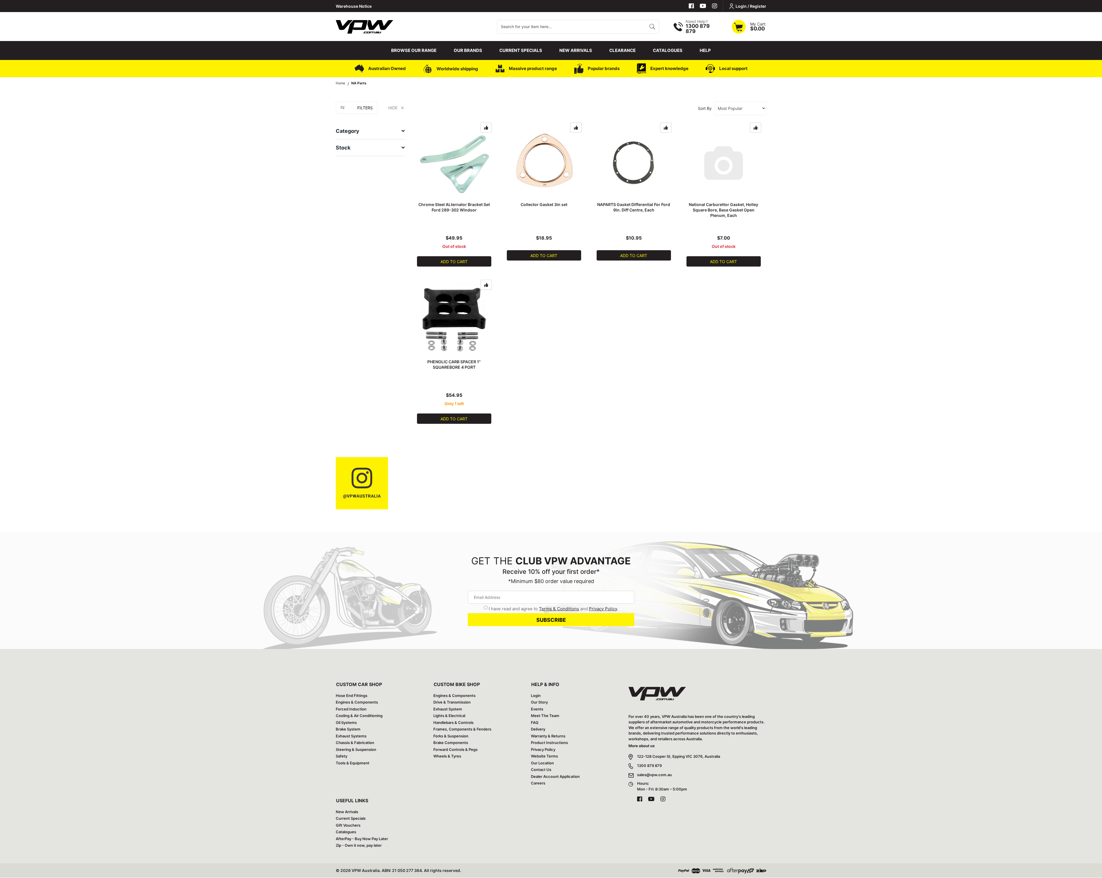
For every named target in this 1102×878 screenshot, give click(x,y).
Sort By (705, 108)
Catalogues (667, 50)
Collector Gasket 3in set (544, 204)
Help (705, 50)
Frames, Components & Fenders (462, 729)
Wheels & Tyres (447, 756)
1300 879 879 (649, 765)
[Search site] (652, 26)
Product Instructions (549, 742)
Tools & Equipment (352, 763)
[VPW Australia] (364, 26)
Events (537, 709)
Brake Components (450, 742)
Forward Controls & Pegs (455, 749)
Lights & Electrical (449, 715)
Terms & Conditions (559, 608)
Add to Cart (454, 261)
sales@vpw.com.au (654, 774)
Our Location (542, 763)
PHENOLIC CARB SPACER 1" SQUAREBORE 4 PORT (454, 364)
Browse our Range (413, 50)
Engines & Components (357, 702)
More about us (641, 745)
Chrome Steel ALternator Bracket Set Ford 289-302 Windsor (454, 207)
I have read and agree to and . (553, 609)
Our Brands (468, 50)
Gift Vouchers (348, 825)
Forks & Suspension (450, 736)
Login (536, 695)
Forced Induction (351, 709)
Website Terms (544, 756)
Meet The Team (545, 715)
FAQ (534, 722)
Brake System (348, 729)
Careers (538, 783)
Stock (343, 148)
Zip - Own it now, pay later (359, 845)
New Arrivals (575, 50)
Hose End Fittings (351, 695)
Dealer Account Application (555, 776)
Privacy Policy (603, 608)
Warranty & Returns (548, 736)
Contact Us (541, 769)
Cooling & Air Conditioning (359, 715)
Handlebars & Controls (453, 722)
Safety (341, 756)
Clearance (622, 50)
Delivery (538, 729)
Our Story (539, 702)
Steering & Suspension (356, 749)
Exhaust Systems (351, 736)
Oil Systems (346, 722)
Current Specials (520, 50)
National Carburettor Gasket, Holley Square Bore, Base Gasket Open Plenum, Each (723, 210)
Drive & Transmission (452, 702)
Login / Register (751, 6)
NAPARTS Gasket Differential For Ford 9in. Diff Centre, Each (633, 207)
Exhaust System (447, 709)
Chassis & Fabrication (355, 742)
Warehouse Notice (354, 6)
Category (347, 131)
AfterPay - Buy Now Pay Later (362, 838)
